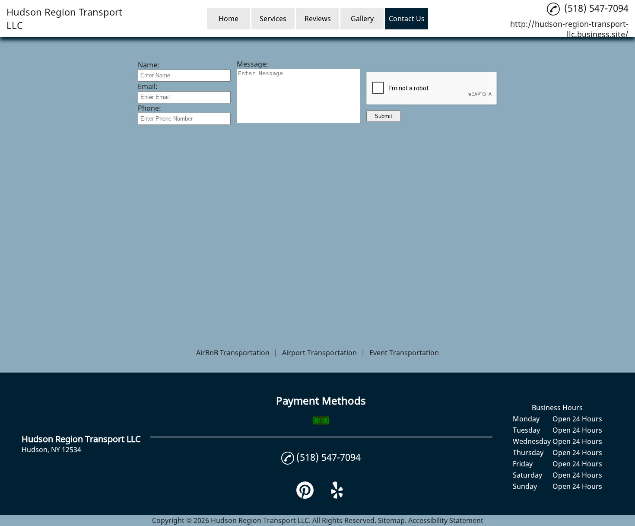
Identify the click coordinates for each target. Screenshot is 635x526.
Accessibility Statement (445, 520)
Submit (383, 116)
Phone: (149, 108)
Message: (252, 64)
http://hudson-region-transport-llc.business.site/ (569, 29)
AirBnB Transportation (233, 352)
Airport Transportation (319, 352)
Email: (148, 86)
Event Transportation (404, 352)
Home (228, 18)
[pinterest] (305, 496)
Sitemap (391, 520)
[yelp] (337, 496)
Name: (148, 65)
